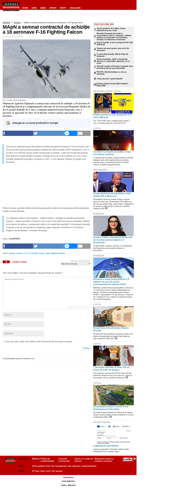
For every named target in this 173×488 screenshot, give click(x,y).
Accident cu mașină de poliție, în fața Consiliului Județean (112, 153)
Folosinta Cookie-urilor (64, 460)
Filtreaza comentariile (80, 261)
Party (63, 8)
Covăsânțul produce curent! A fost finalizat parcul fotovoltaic (110, 407)
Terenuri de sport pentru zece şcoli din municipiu (113, 49)
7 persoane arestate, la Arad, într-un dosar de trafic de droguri (111, 368)
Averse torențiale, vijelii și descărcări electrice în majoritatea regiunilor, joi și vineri (113, 61)
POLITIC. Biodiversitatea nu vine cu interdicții (112, 73)
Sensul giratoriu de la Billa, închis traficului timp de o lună (111, 29)
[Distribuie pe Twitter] (49, 133)
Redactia (35, 459)
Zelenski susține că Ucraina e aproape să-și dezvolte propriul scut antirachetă (115, 67)
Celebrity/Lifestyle (88, 466)
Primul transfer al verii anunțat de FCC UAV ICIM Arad (115, 43)
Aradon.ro (23, 459)
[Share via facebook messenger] (70, 133)
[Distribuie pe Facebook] (18, 133)
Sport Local (45, 471)
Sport (52, 8)
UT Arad (35, 471)
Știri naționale (74, 466)
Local (97, 128)
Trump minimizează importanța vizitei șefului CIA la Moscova (112, 194)
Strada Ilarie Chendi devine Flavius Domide (111, 329)
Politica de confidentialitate (47, 460)
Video (43, 8)
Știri (20, 466)
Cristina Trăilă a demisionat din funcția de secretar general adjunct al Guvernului (112, 240)
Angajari (75, 8)
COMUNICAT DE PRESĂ (105, 446)
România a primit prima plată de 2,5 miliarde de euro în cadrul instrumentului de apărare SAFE (111, 281)
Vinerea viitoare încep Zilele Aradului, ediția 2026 (112, 85)
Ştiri (34, 8)
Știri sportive (57, 471)
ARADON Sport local (107, 91)
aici (32, 358)
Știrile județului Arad (41, 466)
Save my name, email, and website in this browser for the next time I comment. (39, 341)
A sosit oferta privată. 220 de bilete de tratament (112, 55)
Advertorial (102, 422)
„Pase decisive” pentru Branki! (109, 79)
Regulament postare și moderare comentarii (104, 460)
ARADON (6, 23)
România (17, 23)
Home (25, 8)
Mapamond (100, 170)
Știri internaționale (59, 466)
